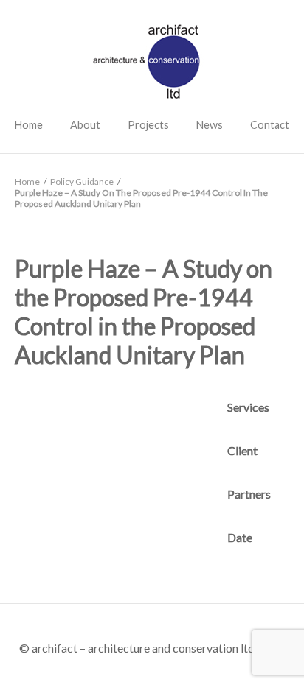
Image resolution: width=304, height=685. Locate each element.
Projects (148, 125)
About (85, 125)
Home (29, 125)
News (209, 125)
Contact (269, 125)
